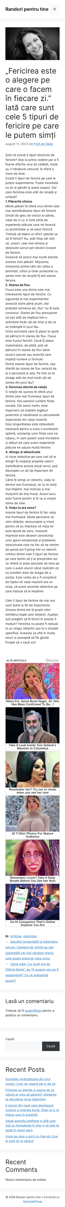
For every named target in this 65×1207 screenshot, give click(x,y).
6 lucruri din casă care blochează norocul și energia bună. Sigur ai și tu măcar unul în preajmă (32, 1110)
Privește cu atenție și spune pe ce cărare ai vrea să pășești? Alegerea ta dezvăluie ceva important (31, 1094)
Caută (9, 1039)
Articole (15, 936)
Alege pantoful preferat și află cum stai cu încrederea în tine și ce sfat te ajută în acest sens (32, 1125)
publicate (30, 936)
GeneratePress (32, 1201)
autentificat (33, 1010)
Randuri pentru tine (27, 9)
